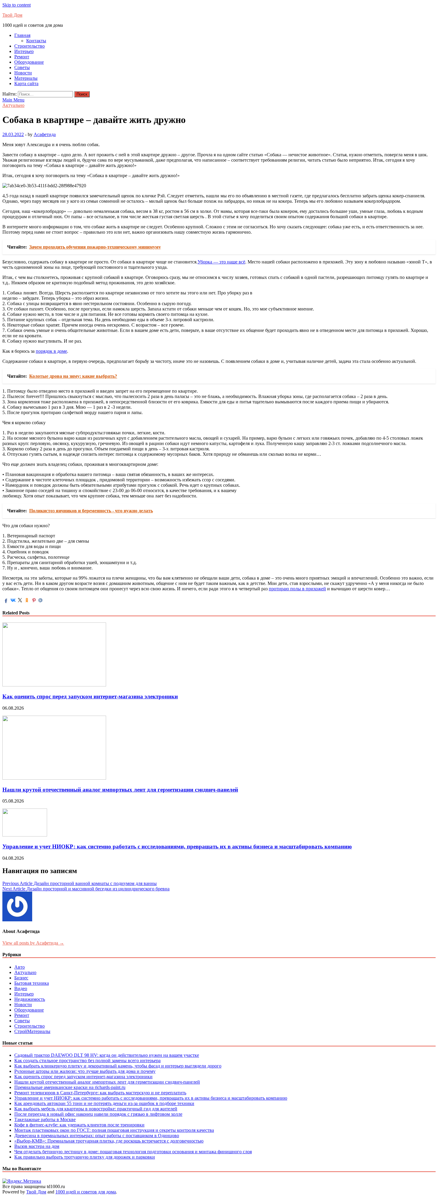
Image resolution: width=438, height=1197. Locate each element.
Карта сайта (26, 83)
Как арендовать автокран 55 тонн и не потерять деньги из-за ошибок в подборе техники (104, 1103)
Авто (19, 967)
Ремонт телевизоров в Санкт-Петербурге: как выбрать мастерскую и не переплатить (100, 1092)
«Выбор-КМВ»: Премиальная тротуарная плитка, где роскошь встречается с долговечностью (109, 1140)
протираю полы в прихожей (297, 588)
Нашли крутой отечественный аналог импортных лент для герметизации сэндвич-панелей (120, 789)
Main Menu (13, 99)
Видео (20, 988)
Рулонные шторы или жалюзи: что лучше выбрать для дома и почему (85, 1071)
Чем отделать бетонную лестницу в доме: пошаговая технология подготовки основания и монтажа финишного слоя (133, 1151)
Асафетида (45, 134)
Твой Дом (12, 15)
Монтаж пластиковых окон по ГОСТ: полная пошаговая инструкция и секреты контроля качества (114, 1130)
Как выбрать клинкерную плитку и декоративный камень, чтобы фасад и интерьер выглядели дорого (117, 1065)
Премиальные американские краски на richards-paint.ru (69, 1087)
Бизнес (21, 977)
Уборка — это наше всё (221, 261)
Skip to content (16, 4)
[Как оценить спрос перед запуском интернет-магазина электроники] (54, 684)
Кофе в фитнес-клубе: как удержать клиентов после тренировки (79, 1124)
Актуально (13, 105)
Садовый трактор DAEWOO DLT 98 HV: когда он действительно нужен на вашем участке (106, 1055)
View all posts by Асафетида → (33, 942)
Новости (23, 72)
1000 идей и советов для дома (85, 1191)
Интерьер (24, 51)
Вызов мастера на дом (36, 1146)
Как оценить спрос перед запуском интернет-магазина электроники (90, 696)
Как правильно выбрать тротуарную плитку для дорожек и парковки (84, 1156)
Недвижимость (29, 999)
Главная (22, 35)
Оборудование (29, 62)
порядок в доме (51, 351)
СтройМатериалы (32, 1031)
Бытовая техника (31, 983)
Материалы (26, 78)
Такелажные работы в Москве (45, 1119)
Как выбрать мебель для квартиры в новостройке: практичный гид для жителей (95, 1108)
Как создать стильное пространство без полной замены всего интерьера (87, 1060)
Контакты (36, 40)
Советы (22, 67)
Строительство (29, 46)
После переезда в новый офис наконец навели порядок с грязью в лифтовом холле (98, 1114)
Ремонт (21, 56)
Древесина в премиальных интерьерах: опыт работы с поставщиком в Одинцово (96, 1135)
